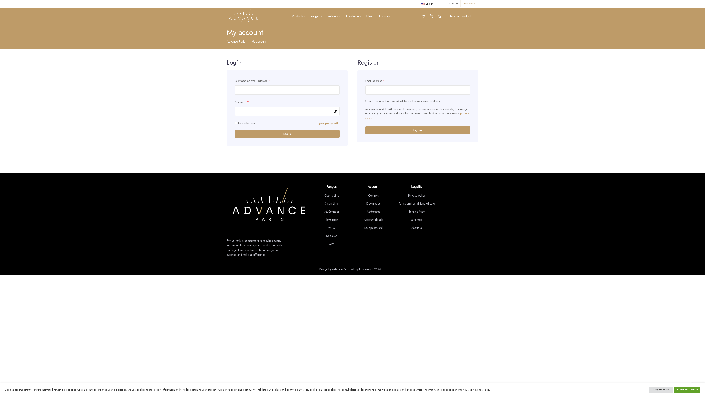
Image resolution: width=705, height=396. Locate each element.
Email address (375, 81)
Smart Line (331, 203)
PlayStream (332, 220)
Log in (287, 134)
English (429, 4)
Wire (331, 244)
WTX (331, 228)
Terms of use (417, 212)
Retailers (332, 16)
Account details (373, 220)
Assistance (352, 16)
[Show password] (336, 111)
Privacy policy (416, 195)
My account (469, 3)
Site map (416, 220)
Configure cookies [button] (661, 389)
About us (384, 16)
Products (297, 16)
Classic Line (331, 195)
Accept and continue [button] (687, 389)
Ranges (315, 16)
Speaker (331, 236)
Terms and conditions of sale (417, 203)
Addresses (373, 212)
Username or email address (252, 81)
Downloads (373, 203)
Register (418, 130)
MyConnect (331, 212)
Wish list (453, 3)
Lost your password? (326, 123)
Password (242, 102)
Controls (373, 195)
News (370, 16)
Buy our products (461, 16)
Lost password (373, 228)
